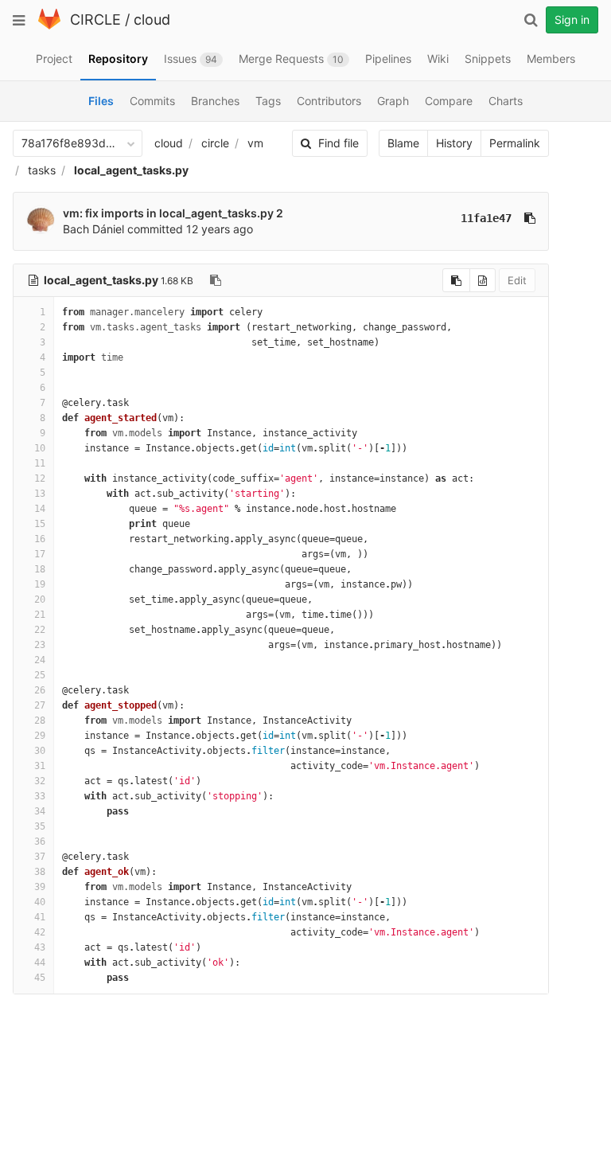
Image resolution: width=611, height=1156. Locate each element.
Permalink (514, 143)
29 (39, 735)
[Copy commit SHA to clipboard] (529, 218)
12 (39, 478)
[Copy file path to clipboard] (215, 280)
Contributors (329, 100)
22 (39, 629)
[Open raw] (482, 280)
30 (39, 750)
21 (39, 614)
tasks (42, 170)
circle (215, 143)
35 (39, 826)
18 (39, 569)
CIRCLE (95, 19)
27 (39, 705)
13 (39, 493)
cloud (152, 19)
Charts (505, 100)
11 (39, 463)
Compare (449, 100)
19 (39, 584)
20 (39, 599)
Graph (393, 100)
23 (39, 644)
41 (39, 917)
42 (39, 932)
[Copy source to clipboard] (456, 280)
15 (39, 523)
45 (39, 977)
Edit (517, 280)
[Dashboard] (49, 26)
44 (39, 962)
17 (39, 554)
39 (39, 886)
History (454, 143)
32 (39, 781)
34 (39, 811)
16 (39, 539)
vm (255, 143)
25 (39, 675)
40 (39, 902)
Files (101, 100)
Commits (152, 100)
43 (39, 947)
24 (39, 660)
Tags (268, 100)
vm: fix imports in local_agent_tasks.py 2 (173, 213)
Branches (215, 100)
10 (39, 448)
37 (39, 856)
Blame (403, 143)
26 (39, 690)
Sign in (572, 19)
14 (39, 508)
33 (39, 796)
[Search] (530, 20)
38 (39, 871)
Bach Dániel (93, 229)
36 (39, 841)
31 (39, 765)
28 (39, 720)
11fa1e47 (486, 218)
